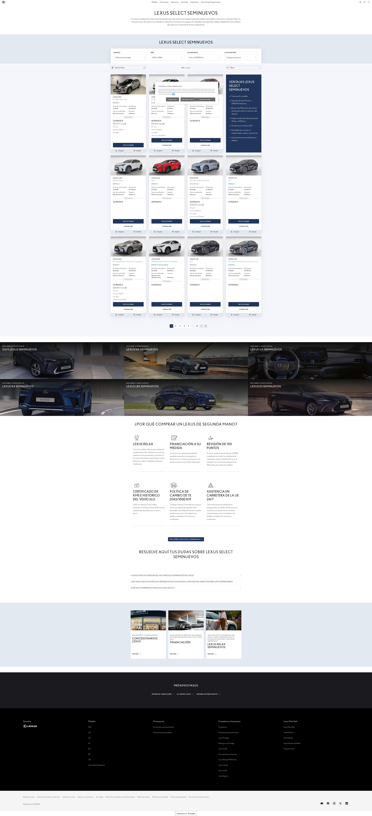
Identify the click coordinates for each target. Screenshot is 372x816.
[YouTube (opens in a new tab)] (322, 803)
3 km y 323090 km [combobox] (196, 57)
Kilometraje (193, 52)
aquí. (173, 94)
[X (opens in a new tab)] (340, 803)
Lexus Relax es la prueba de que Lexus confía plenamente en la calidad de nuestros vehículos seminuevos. (221, 638)
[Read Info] (125, 124)
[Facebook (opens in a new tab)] (328, 803)
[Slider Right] (144, 84)
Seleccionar (128, 145)
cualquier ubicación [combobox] (233, 57)
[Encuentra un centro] (360, 2)
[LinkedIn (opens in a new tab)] (347, 803)
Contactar (166, 145)
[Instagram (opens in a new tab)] (334, 803)
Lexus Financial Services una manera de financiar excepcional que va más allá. (186, 637)
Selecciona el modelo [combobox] (123, 57)
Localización (230, 52)
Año (152, 52)
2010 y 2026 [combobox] (157, 57)
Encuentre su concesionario (145, 635)
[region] (186, 93)
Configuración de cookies (204, 99)
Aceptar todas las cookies (187, 99)
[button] (7, 2)
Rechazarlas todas (173, 99)
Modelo (117, 52)
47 (197, 326)
